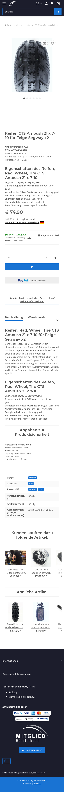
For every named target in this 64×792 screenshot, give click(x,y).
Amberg (13, 692)
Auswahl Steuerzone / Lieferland (22, 222)
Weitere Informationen (32, 301)
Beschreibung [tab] (14, 317)
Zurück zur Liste (14, 25)
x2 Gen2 (32, 489)
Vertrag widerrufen (32, 749)
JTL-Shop (37, 783)
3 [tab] (30, 98)
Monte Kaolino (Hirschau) (22, 696)
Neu (31, 483)
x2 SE (41, 489)
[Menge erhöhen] (55, 257)
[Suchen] (58, 11)
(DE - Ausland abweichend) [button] (18, 239)
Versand (30, 219)
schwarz (32, 478)
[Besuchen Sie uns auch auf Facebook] (6, 761)
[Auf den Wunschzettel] (52, 43)
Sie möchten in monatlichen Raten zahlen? (32, 300)
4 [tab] (33, 98)
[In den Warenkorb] (7, 36)
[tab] (37, 318)
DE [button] (37, 3)
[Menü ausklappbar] (4, 2)
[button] (46, 3)
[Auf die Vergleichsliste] (44, 43)
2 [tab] (27, 98)
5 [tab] (37, 98)
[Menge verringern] (8, 257)
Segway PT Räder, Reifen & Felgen (34, 156)
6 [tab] (40, 98)
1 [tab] (24, 98)
